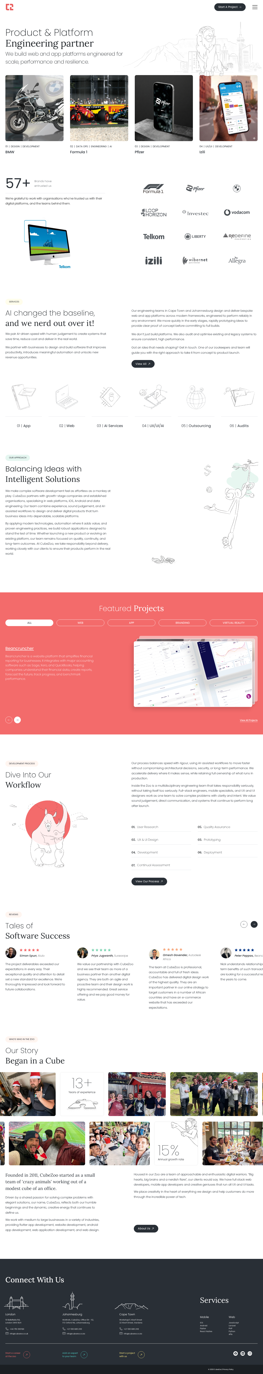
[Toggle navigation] (255, 7)
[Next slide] (254, 924)
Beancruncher (19, 648)
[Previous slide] (243, 924)
